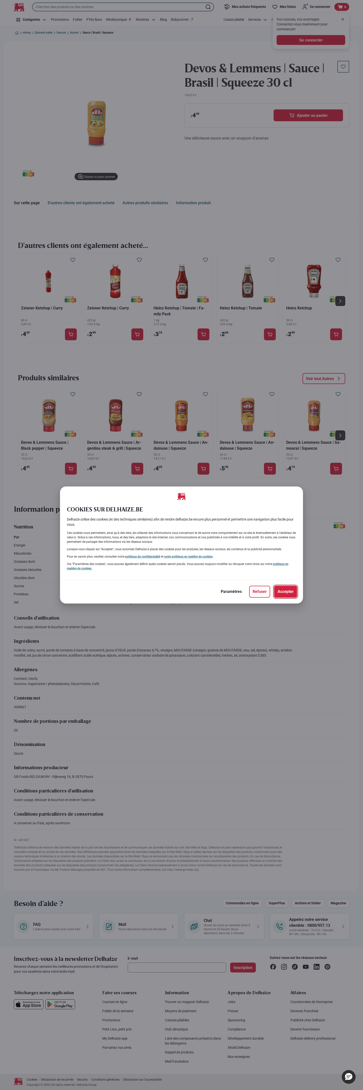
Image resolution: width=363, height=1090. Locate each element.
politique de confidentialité (142, 556)
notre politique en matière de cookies (188, 556)
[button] (349, 1077)
